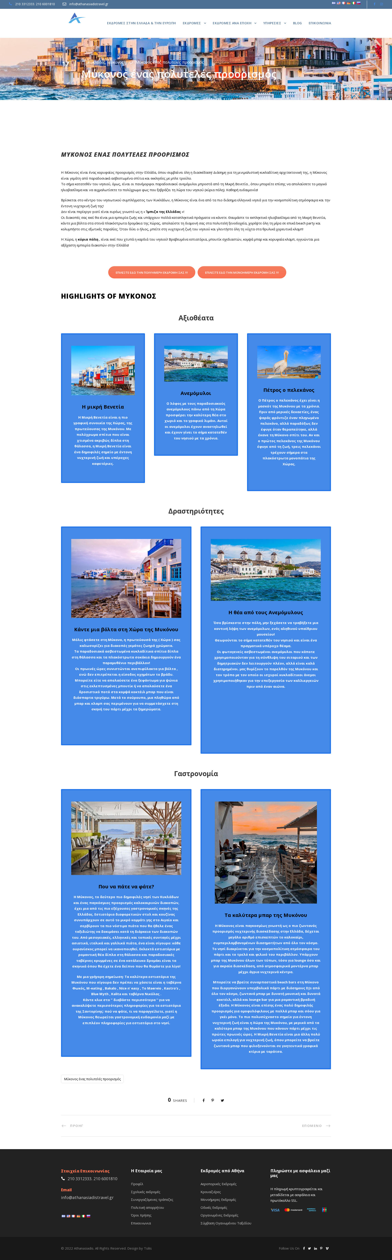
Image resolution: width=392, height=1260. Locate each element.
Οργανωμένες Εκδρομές (219, 1215)
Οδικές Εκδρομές (214, 1207)
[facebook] (374, 4)
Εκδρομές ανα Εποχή (232, 23)
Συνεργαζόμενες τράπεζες (152, 1199)
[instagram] (381, 4)
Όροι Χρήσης (141, 1215)
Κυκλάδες (96, 62)
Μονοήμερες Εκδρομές (218, 1199)
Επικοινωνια (320, 23)
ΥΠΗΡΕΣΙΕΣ (272, 23)
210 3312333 (24, 4)
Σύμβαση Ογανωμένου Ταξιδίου (226, 1223)
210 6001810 (45, 4)
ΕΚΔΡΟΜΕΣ (192, 23)
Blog (297, 23)
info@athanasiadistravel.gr (88, 4)
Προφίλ (137, 1184)
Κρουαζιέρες (211, 1191)
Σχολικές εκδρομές (145, 1191)
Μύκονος (115, 62)
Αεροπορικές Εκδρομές (219, 1184)
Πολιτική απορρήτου (147, 1207)
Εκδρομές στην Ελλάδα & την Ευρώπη (141, 23)
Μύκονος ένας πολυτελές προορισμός (170, 62)
